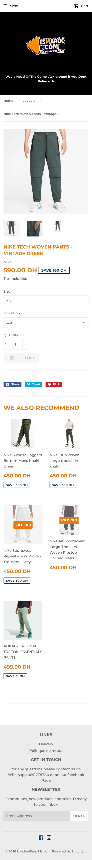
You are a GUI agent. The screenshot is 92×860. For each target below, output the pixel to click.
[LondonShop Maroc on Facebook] (40, 838)
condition (12, 313)
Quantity (11, 335)
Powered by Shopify (67, 851)
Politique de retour (46, 750)
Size (7, 291)
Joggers (29, 100)
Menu (14, 6)
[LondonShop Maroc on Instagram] (49, 838)
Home (8, 100)
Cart (84, 6)
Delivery (46, 744)
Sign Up (79, 816)
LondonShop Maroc (32, 851)
